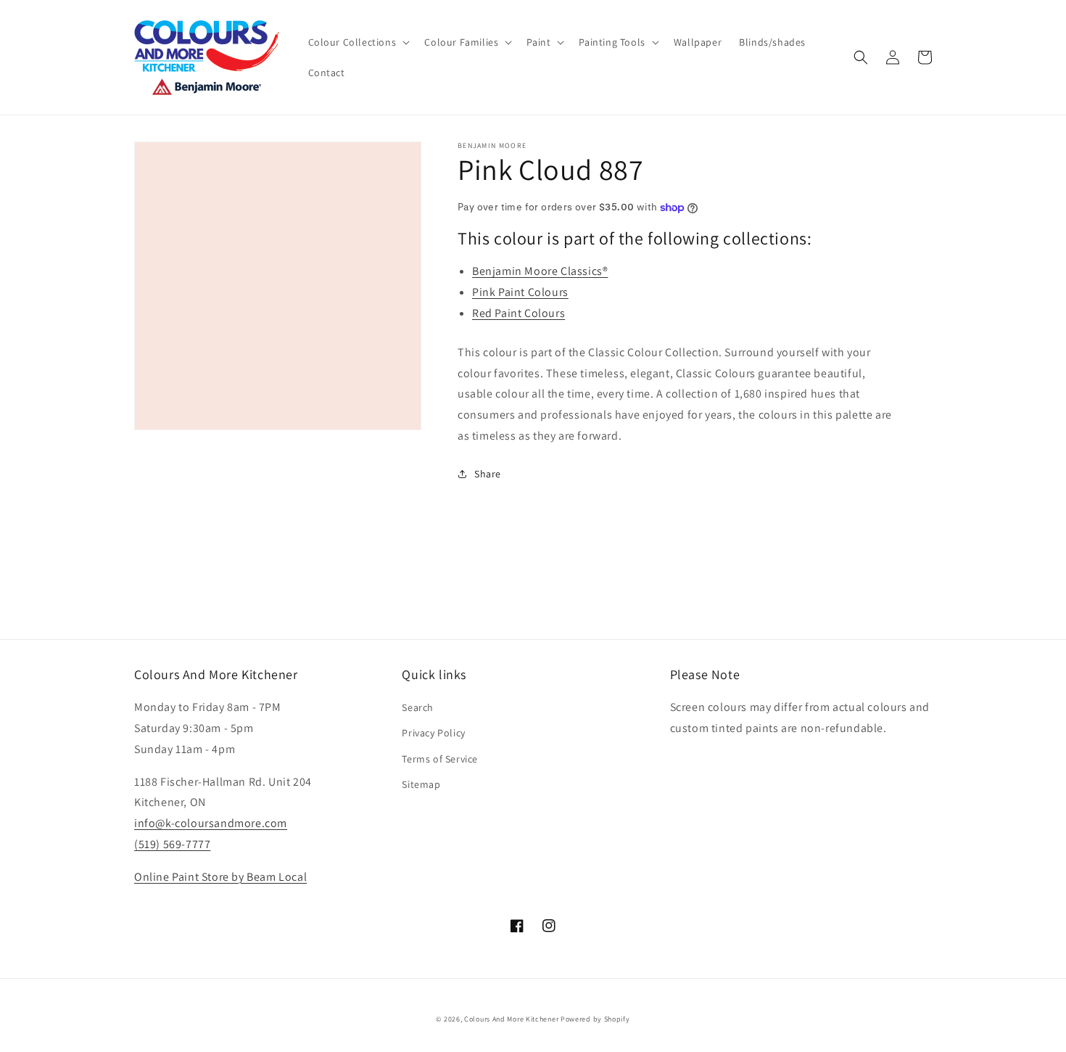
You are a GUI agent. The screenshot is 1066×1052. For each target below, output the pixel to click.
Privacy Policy (433, 732)
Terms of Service (440, 758)
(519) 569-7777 (172, 844)
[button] (357, 42)
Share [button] (487, 473)
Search (418, 707)
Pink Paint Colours (520, 292)
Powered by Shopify (595, 1019)
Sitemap (421, 784)
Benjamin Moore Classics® (540, 271)
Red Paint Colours (518, 313)
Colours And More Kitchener (511, 1019)
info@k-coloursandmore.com (210, 823)
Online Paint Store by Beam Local (220, 876)
